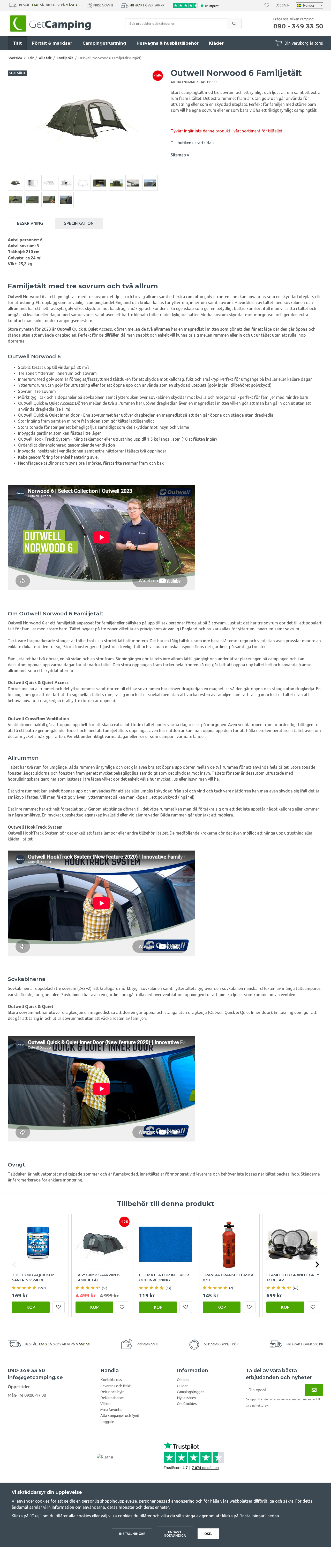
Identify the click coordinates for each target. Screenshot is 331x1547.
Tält (17, 43)
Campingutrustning (104, 43)
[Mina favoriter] (267, 5)
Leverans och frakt (115, 1386)
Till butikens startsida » (193, 142)
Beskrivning (30, 223)
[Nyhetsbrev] (314, 1390)
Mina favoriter (111, 1410)
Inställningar (132, 1533)
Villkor (105, 1404)
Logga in (283, 5)
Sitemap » (180, 155)
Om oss (183, 1380)
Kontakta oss (111, 1380)
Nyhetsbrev (186, 1398)
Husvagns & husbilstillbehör (168, 43)
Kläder (216, 43)
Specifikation (79, 223)
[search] (234, 23)
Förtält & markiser (52, 43)
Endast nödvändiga (175, 1533)
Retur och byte (112, 1392)
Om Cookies (187, 1404)
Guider (182, 1386)
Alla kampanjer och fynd (119, 1416)
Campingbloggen (191, 1392)
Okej (208, 1533)
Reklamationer (112, 1398)
